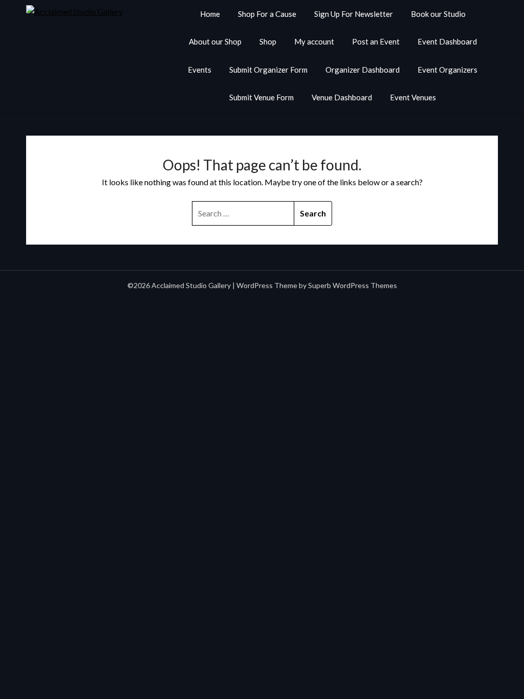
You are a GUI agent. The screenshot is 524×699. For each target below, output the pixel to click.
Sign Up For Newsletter (353, 13)
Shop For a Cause (267, 13)
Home (210, 13)
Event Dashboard (447, 41)
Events (199, 69)
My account (314, 41)
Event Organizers (447, 69)
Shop (267, 41)
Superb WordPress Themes (352, 285)
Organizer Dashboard (362, 69)
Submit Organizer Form (268, 69)
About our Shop (215, 41)
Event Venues (413, 97)
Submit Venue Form (261, 97)
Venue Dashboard (342, 97)
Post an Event (376, 41)
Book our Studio (438, 13)
